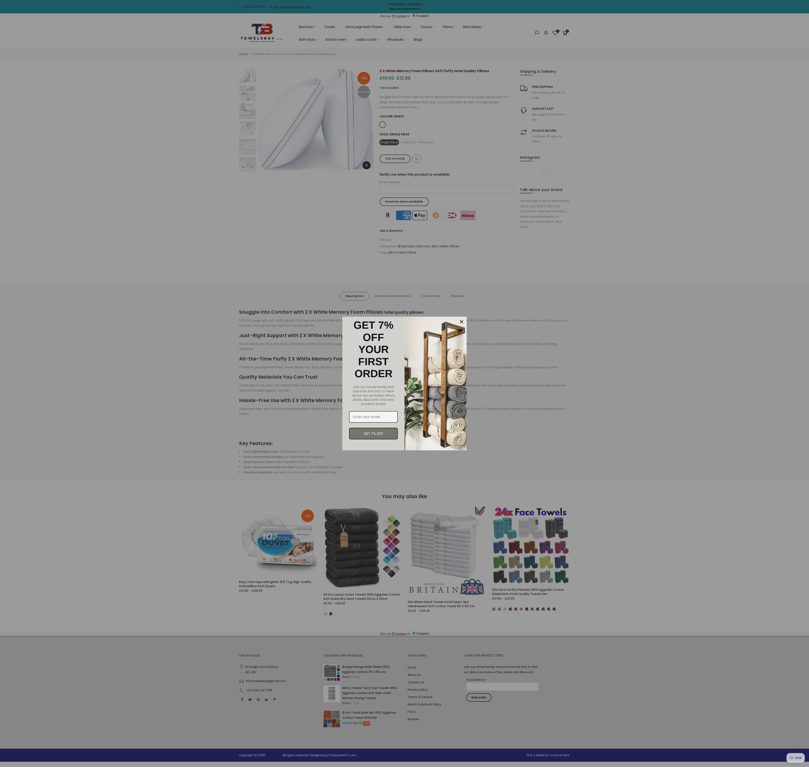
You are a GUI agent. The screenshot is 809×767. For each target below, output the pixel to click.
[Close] (462, 322)
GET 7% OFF (373, 433)
